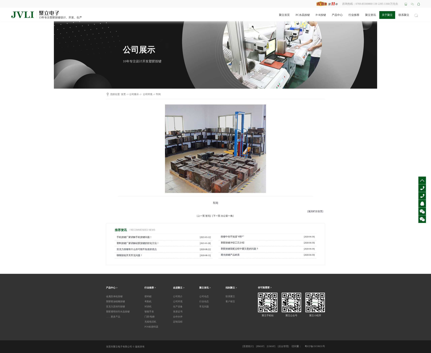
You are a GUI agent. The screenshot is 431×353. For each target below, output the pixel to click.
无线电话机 (150, 321)
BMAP (260, 346)
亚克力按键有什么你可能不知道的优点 (137, 249)
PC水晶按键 (303, 14)
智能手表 (149, 311)
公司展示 (134, 94)
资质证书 (178, 311)
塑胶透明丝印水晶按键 (118, 311)
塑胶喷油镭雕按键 (115, 301)
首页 (123, 94)
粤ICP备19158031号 (315, 346)
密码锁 (148, 296)
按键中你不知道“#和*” (232, 236)
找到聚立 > (231, 287)
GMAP (271, 346)
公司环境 (147, 94)
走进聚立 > (179, 287)
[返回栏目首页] (315, 211)
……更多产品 (113, 316)
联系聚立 (404, 14)
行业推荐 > (150, 287)
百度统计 (248, 346)
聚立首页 (284, 14)
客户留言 (230, 301)
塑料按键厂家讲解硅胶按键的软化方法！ (138, 243)
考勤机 (148, 301)
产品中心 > (112, 287)
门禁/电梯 (149, 316)
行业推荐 (354, 14)
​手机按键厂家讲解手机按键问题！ (134, 237)
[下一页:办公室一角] (223, 216)
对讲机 (148, 306)
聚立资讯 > (205, 287)
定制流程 (178, 321)
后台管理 (283, 346)
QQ (421, 211)
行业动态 (204, 301)
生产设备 (178, 306)
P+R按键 (321, 14)
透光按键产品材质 (230, 255)
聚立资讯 (370, 14)
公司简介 (178, 296)
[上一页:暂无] (204, 216)
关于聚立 (387, 14)
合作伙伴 (178, 316)
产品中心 (337, 14)
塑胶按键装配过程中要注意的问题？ (239, 249)
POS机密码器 (151, 327)
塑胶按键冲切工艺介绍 (232, 242)
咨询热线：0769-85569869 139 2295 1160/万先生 (370, 3)
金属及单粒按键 (114, 296)
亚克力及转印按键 (115, 306)
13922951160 (423, 203)
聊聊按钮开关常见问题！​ (130, 255)
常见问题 (204, 306)
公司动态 (204, 296)
